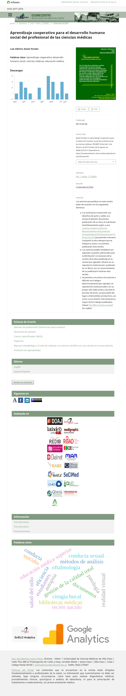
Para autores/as (21, 526)
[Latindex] (55, 433)
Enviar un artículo (23, 382)
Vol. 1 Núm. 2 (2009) (40, 23)
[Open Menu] (10, 15)
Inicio (12, 23)
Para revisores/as (22, 531)
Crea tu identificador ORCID (28, 336)
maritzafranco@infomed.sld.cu (51, 664)
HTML (83, 109)
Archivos (23, 23)
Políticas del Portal (22, 670)
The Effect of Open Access (100, 305)
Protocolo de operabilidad (27, 350)
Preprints (19, 341)
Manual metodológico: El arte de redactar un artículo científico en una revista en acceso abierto (63, 345)
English (17, 367)
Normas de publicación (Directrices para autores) (39, 327)
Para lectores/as (21, 522)
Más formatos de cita (87, 161)
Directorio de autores (25, 331)
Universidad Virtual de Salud (74, 2)
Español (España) (22, 371)
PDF (95, 109)
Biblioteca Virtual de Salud (103, 2)
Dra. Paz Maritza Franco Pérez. (27, 658)
